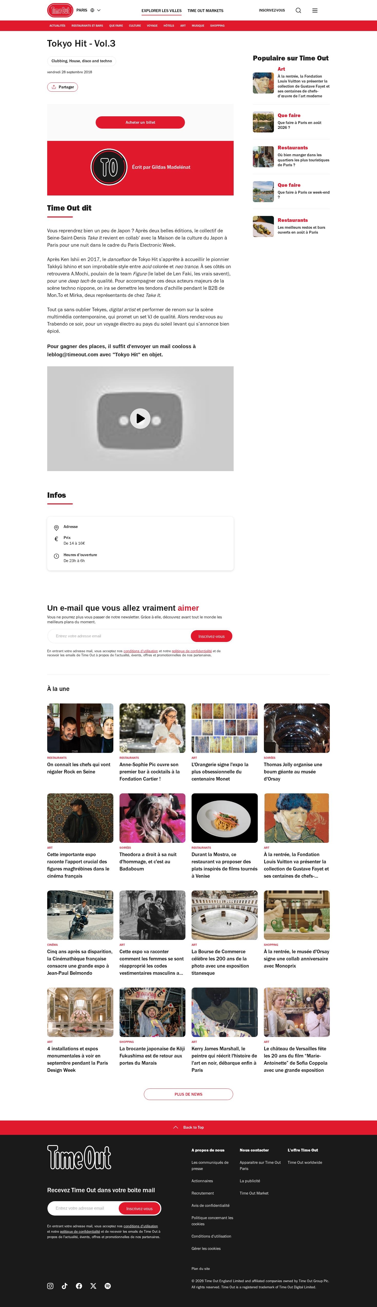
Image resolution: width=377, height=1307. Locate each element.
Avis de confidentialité (211, 1206)
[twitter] (93, 1286)
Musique (198, 26)
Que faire (116, 26)
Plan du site (201, 1269)
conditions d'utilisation (141, 652)
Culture (135, 26)
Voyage (152, 26)
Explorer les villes (162, 11)
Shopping (217, 26)
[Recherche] (298, 10)
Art (183, 26)
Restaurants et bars (87, 26)
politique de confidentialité (192, 652)
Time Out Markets (205, 11)
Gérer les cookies (206, 1249)
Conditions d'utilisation (211, 1237)
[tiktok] (65, 1286)
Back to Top (193, 1128)
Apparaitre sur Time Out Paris (260, 1166)
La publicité (250, 1181)
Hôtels (169, 26)
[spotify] (108, 1286)
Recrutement (203, 1194)
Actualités (57, 26)
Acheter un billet (140, 123)
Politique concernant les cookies (212, 1221)
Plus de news (188, 1095)
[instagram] (50, 1286)
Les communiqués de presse (210, 1166)
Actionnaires (202, 1181)
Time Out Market (254, 1194)
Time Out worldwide (305, 1163)
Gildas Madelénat (171, 168)
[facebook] (79, 1286)
